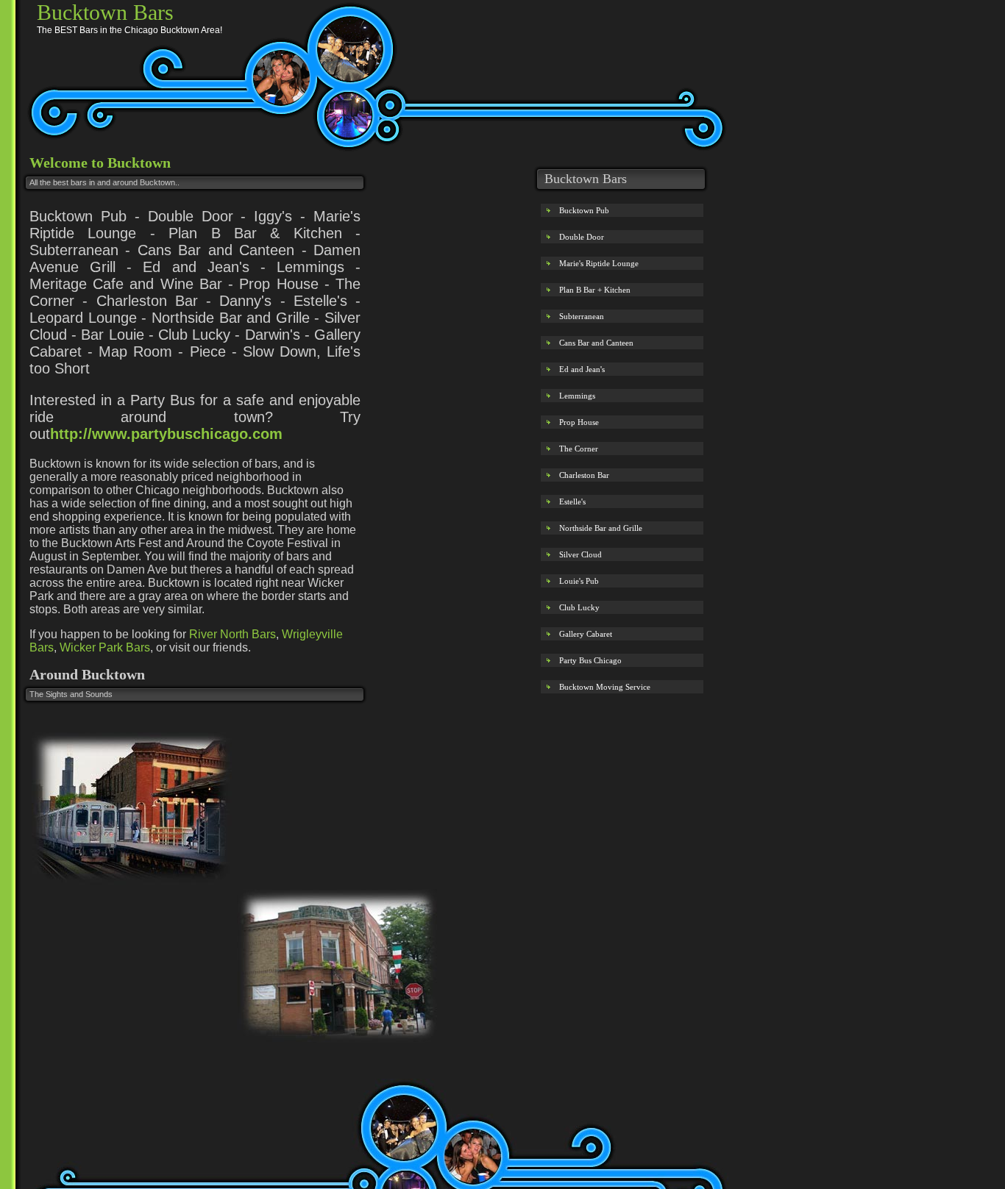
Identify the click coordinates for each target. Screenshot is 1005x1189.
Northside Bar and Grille (600, 528)
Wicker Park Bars (105, 647)
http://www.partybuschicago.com (166, 434)
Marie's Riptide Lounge (599, 263)
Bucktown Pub (584, 210)
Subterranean (581, 316)
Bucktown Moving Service (604, 686)
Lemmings (577, 395)
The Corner (578, 448)
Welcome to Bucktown (100, 162)
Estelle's (572, 501)
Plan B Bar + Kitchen (595, 289)
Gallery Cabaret (585, 633)
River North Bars (232, 634)
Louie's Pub (579, 580)
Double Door (581, 236)
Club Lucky (579, 607)
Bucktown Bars (105, 12)
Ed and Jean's (582, 369)
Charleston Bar (584, 475)
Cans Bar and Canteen (596, 342)
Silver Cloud (580, 554)
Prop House (579, 422)
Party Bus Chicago (590, 660)
